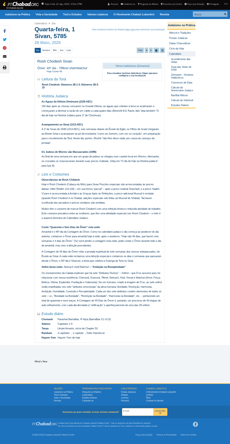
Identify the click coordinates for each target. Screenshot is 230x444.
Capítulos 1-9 (65, 323)
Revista (164, 14)
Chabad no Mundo (154, 400)
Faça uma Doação (195, 4)
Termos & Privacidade (166, 435)
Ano (62, 50)
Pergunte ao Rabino (149, 4)
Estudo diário (52, 314)
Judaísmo (129, 426)
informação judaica (143, 426)
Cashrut (124, 398)
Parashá (125, 400)
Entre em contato (188, 435)
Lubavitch (94, 423)
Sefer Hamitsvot (95, 333)
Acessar (114, 4)
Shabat (124, 395)
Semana (46, 50)
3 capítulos (64, 333)
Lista (68, 50)
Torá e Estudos (72, 14)
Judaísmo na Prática (17, 14)
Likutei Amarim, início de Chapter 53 (78, 328)
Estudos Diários (89, 398)
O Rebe (149, 395)
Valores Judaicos (97, 14)
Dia (53, 23)
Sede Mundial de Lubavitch (140, 423)
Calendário (41, 23)
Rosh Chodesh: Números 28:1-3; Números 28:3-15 (70, 86)
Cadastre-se (88, 400)
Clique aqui (147, 73)
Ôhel (148, 398)
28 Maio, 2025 (48, 42)
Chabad (86, 423)
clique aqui (130, 29)
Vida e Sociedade (47, 14)
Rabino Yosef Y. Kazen (100, 426)
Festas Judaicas (128, 392)
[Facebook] (195, 424)
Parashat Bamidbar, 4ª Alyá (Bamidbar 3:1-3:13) (84, 319)
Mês (55, 50)
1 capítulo (78, 333)
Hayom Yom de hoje (69, 337)
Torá (122, 426)
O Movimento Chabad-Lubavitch (134, 14)
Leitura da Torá (54, 79)
